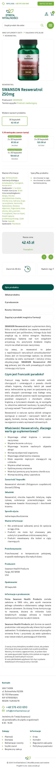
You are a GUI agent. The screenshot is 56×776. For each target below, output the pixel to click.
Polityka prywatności (42, 746)
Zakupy (5, 731)
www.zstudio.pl (34, 766)
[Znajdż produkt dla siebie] (42, 25)
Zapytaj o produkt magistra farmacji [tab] (23, 317)
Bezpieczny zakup (13, 749)
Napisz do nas (46, 3)
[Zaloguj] (46, 14)
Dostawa (9, 739)
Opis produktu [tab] (12, 287)
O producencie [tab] (11, 302)
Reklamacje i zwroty (14, 742)
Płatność (9, 736)
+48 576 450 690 (22, 3)
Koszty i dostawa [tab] (13, 309)
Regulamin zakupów (42, 742)
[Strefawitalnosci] (10, 14)
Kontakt (37, 739)
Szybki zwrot (11, 746)
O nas (35, 736)
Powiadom (28, 249)
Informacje (35, 731)
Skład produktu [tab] (12, 294)
